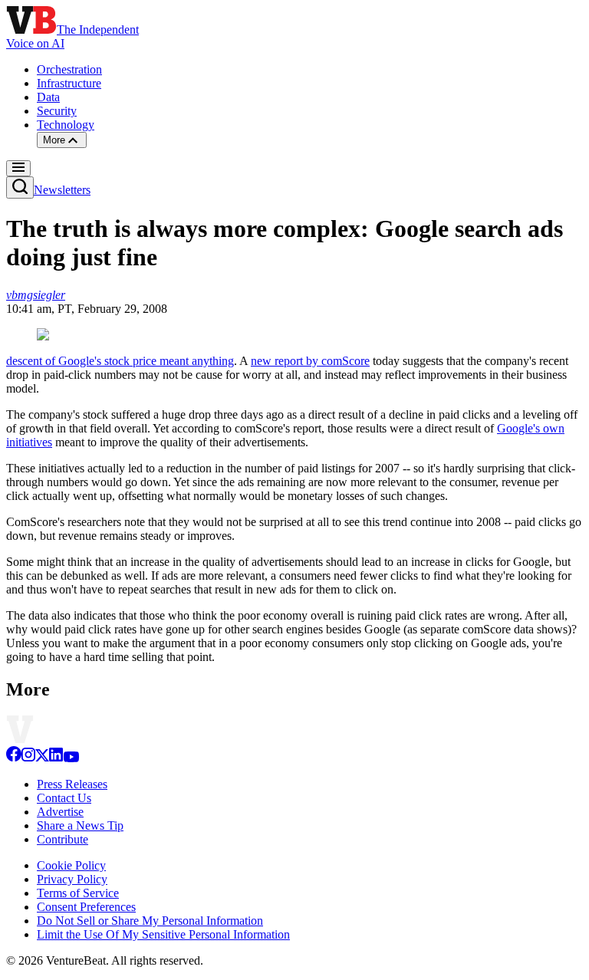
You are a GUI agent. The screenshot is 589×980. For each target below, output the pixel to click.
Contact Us (64, 797)
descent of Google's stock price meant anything (120, 360)
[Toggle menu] (18, 168)
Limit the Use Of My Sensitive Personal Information (163, 934)
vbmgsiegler (35, 294)
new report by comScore (310, 360)
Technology (65, 124)
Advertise (60, 811)
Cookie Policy (71, 865)
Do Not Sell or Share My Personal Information (150, 920)
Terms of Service (78, 892)
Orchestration (69, 69)
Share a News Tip (80, 825)
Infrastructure (69, 83)
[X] (42, 758)
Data (48, 97)
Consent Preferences (86, 906)
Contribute (62, 839)
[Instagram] (28, 758)
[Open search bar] (20, 187)
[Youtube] (71, 758)
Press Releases (72, 784)
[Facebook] (13, 758)
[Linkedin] (56, 758)
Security (57, 110)
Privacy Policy (72, 879)
